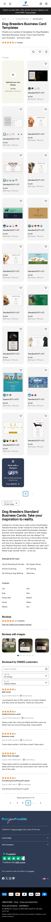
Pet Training (31, 569)
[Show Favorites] (40, 51)
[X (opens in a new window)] (6, 878)
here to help (17, 829)
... (11, 19)
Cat (3, 589)
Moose (4, 607)
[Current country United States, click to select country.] (46, 878)
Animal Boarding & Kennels (13, 564)
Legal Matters (23, 905)
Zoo (27, 607)
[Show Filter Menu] (46, 51)
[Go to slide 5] (24, 655)
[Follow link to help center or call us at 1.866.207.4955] (41, 3)
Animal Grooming (9, 569)
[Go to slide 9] (29, 655)
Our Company (8, 845)
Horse (4, 602)
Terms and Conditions (9, 905)
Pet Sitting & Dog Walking (12, 573)
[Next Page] (32, 493)
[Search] (46, 669)
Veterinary (30, 573)
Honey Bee (6, 598)
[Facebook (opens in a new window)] (3, 878)
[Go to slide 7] (27, 655)
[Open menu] (4, 3)
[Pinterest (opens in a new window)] (13, 878)
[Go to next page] (40, 803)
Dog (3, 593)
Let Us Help (6, 838)
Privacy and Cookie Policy (29, 902)
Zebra (28, 602)
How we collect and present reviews (16, 624)
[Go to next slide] (48, 645)
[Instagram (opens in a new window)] (10, 878)
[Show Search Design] (33, 51)
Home (4, 19)
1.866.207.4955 (7, 902)
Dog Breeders (38, 19)
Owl (28, 589)
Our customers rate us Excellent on (18, 871)
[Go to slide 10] (32, 655)
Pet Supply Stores (33, 564)
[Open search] (10, 3)
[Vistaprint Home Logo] (25, 3)
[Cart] (46, 3)
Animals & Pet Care (22, 19)
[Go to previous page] (10, 803)
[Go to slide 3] (21, 655)
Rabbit (29, 598)
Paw (28, 593)
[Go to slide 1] (18, 655)
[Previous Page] (18, 493)
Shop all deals (31, 12)
